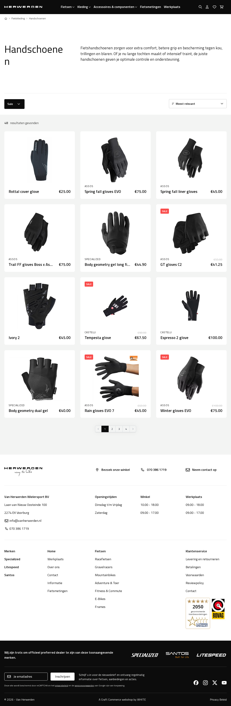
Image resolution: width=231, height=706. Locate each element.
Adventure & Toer (107, 582)
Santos (9, 575)
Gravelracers (103, 567)
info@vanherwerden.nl (25, 520)
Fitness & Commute (108, 590)
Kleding (82, 6)
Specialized (12, 559)
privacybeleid (61, 685)
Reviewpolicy (195, 582)
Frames (100, 606)
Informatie (54, 582)
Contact (52, 575)
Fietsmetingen (150, 6)
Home (51, 551)
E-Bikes (100, 598)
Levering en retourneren (202, 559)
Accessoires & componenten (114, 6)
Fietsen (66, 6)
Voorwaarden (195, 575)
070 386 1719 (156, 469)
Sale (10, 104)
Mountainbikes (105, 575)
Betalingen (193, 567)
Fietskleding (18, 18)
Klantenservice (196, 551)
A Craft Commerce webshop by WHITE (122, 699)
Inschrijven (62, 676)
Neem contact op (204, 469)
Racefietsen (103, 559)
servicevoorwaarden (84, 685)
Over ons (53, 567)
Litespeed (11, 567)
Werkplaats (172, 6)
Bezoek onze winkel (115, 469)
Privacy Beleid (218, 699)
